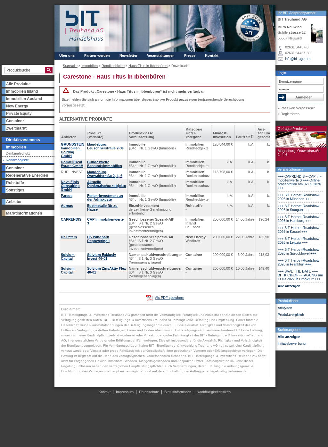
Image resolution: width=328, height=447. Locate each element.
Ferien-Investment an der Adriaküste (105, 197)
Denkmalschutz (18, 153)
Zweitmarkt (16, 128)
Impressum (125, 392)
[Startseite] (84, 25)
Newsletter (128, 55)
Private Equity (19, 113)
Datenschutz (149, 392)
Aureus (67, 205)
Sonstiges (15, 190)
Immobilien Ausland (24, 99)
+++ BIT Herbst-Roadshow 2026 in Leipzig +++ (298, 240)
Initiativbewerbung (292, 343)
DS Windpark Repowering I (98, 239)
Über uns (67, 55)
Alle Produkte (18, 84)
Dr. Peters (69, 237)
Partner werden (97, 55)
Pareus (66, 196)
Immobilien (16, 147)
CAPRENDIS (71, 219)
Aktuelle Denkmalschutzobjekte (106, 184)
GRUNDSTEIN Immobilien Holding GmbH (72, 150)
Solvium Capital (68, 256)
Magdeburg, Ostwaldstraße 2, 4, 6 (104, 174)
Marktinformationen (24, 213)
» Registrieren (288, 114)
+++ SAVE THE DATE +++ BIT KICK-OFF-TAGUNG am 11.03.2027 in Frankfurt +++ (300, 275)
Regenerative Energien (27, 175)
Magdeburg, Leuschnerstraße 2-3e (105, 146)
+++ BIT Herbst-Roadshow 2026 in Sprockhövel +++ (298, 251)
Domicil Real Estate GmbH (72, 164)
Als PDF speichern (169, 297)
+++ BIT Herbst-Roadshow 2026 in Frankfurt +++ (298, 262)
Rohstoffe (15, 183)
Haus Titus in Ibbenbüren (148, 66)
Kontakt (211, 55)
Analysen (285, 308)
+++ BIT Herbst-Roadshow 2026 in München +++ (298, 197)
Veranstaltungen (290, 169)
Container (15, 121)
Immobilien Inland (22, 91)
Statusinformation (177, 392)
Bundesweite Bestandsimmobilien (104, 164)
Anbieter (14, 201)
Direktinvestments (23, 140)
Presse (189, 55)
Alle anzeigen (289, 286)
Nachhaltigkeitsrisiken (214, 392)
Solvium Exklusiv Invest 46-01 (101, 256)
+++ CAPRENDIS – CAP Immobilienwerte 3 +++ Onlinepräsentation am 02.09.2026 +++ (300, 182)
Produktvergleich (291, 314)
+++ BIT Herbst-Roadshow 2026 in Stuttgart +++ (298, 208)
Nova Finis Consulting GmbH (70, 185)
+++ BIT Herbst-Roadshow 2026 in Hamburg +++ (298, 219)
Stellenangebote (290, 330)
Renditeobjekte (17, 160)
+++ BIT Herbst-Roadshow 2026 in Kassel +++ (298, 229)
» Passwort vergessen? (296, 108)
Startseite (70, 66)
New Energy (17, 106)
